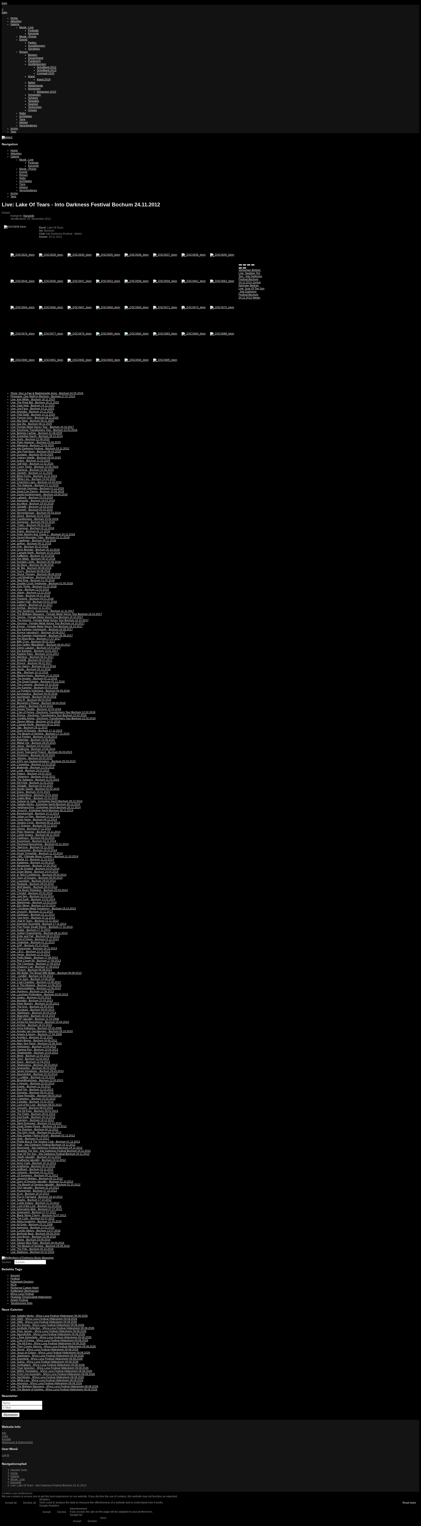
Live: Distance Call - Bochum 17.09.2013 (35, 966)
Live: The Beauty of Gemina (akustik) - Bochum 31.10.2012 (45, 1184)
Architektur (25, 116)
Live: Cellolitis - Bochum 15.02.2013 (32, 1101)
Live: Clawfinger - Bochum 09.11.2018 (33, 540)
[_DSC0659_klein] (165, 281)
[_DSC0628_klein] (51, 254)
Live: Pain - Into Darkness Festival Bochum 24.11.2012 (43, 1144)
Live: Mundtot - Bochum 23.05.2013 (32, 1000)
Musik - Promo (27, 36)
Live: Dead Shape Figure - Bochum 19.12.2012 (39, 1126)
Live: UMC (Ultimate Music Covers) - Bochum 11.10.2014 (44, 856)
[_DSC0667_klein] (80, 307)
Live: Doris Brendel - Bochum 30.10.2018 (35, 549)
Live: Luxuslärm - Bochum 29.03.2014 (33, 881)
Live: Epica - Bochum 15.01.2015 (30, 792)
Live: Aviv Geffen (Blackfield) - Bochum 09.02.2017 (41, 644)
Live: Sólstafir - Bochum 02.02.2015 (32, 785)
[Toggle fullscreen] (248, 265)
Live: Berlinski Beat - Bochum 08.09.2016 (35, 1233)
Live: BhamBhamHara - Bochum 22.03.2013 (37, 1080)
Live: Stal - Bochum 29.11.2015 (29, 727)
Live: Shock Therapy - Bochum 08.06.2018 (36, 574)
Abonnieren (11, 1414)
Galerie (15, 24)
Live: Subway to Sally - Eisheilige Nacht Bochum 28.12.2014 (46, 801)
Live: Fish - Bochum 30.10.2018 (29, 546)
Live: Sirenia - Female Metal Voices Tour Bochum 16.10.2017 (47, 617)
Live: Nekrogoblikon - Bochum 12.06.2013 (36, 988)
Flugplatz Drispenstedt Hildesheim (31, 1297)
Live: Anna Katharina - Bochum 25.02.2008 (36, 1028)
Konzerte (33, 33)
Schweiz (33, 97)
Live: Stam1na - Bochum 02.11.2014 (32, 847)
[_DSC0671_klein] (165, 307)
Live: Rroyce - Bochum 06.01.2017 (31, 663)
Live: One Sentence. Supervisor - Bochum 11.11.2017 (42, 611)
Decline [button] (61, 1512)
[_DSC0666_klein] (51, 307)
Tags (13, 131)
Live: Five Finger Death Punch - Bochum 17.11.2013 (42, 927)
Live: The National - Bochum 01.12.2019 (35, 485)
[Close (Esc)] (240, 265)
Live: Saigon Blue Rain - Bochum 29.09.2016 (37, 1242)
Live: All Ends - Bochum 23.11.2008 (32, 1224)
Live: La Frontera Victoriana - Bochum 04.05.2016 (40, 690)
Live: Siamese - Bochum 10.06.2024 (32, 469)
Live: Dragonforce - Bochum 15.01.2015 (34, 795)
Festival (15, 1278)
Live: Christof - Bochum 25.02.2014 (31, 893)
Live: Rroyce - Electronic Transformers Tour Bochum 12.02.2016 (49, 715)
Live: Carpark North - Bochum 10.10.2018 (35, 552)
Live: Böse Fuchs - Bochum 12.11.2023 (34, 476)
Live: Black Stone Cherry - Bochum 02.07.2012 (38, 1215)
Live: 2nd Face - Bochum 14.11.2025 (32, 408)
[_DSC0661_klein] (194, 281)
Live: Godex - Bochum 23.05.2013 (31, 997)
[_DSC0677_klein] (51, 333)
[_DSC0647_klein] (80, 281)
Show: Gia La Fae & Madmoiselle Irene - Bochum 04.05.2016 (47, 393)
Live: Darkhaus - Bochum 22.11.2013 (33, 914)
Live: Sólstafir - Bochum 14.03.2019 (32, 506)
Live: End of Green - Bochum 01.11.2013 (35, 939)
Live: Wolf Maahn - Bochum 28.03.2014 (34, 887)
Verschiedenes (28, 125)
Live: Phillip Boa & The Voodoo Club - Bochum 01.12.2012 (45, 1141)
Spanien (33, 104)
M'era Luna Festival (22, 1294)
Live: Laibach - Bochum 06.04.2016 (32, 706)
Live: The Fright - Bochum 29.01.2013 (33, 1114)
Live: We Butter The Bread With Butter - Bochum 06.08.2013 (46, 973)
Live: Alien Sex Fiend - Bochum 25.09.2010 (36, 1043)
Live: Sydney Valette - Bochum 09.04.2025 (36, 457)
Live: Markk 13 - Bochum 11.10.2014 (32, 859)
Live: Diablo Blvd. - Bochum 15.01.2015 (34, 798)
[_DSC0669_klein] (137, 307)
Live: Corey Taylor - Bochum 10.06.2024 (34, 466)
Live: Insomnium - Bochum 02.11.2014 (33, 841)
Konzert (15, 1275)
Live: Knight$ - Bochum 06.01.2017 (31, 660)
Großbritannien (37, 64)
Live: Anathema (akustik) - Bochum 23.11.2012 (38, 1160)
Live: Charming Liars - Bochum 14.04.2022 (36, 482)
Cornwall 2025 (45, 73)
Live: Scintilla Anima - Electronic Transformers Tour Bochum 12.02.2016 (53, 718)
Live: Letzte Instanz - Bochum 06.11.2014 (35, 835)
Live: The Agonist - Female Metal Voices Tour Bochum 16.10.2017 (50, 620)
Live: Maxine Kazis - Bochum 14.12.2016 (35, 675)
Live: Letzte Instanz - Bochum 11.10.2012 (35, 1203)
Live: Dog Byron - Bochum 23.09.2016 (33, 1236)
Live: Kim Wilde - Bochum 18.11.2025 (33, 399)
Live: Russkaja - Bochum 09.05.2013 (32, 1009)
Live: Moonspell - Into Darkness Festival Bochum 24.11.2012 (46, 1147)
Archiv (14, 128)
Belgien (32, 55)
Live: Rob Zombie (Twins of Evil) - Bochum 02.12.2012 (43, 1135)
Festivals (33, 30)
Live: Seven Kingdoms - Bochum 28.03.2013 (37, 1071)
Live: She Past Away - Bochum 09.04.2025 (36, 451)
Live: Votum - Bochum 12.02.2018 (31, 592)
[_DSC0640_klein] (222, 254)
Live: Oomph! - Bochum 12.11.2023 (31, 473)
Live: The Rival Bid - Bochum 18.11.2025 (35, 402)
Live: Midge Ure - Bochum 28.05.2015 (33, 742)
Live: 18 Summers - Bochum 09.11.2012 (34, 1175)
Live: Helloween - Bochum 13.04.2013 (33, 1046)
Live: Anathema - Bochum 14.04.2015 (33, 749)
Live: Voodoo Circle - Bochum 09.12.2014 (35, 822)
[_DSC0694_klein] (137, 360)
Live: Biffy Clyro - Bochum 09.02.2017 (33, 641)
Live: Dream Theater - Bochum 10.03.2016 (36, 709)
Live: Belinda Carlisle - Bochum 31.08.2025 (36, 433)
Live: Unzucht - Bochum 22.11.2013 (32, 911)
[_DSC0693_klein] (108, 360)
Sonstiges (34, 48)
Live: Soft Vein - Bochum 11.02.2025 (32, 463)
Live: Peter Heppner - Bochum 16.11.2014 (36, 831)
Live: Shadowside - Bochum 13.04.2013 (34, 1052)
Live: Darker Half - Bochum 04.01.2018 (34, 601)
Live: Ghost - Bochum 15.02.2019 (30, 516)
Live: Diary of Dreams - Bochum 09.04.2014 (36, 877)
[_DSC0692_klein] (80, 360)
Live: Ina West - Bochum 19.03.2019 (32, 503)
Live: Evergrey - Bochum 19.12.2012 (32, 1120)
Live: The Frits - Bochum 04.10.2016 (32, 1249)
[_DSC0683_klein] (165, 333)
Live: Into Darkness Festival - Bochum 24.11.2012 (40, 448)
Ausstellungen (36, 45)
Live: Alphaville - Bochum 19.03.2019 (33, 500)
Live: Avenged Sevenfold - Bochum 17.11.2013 (38, 923)
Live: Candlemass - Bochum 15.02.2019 (34, 519)
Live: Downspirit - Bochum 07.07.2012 (33, 1212)
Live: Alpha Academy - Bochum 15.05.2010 (36, 1221)
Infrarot (23, 122)
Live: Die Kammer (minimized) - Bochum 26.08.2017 (42, 635)
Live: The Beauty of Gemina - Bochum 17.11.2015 (40, 733)
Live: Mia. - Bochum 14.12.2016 (29, 672)
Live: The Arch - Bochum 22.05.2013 (32, 1006)
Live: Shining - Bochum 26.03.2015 (31, 758)
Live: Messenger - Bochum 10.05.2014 (34, 865)
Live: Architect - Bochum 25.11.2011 (32, 1037)
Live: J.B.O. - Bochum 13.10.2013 (30, 951)
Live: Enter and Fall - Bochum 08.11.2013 (35, 936)
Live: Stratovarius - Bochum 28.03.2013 (34, 1065)
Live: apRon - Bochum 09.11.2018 (31, 543)
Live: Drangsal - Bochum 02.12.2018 (32, 528)
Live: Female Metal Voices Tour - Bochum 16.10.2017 (42, 427)
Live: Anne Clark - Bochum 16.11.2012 (33, 1163)
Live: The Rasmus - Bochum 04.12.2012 (34, 1129)
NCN (13, 1284)
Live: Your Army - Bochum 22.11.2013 (33, 917)
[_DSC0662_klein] (222, 281)
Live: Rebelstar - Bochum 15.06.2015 (33, 739)
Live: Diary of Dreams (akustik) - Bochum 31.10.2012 (42, 1181)
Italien (31, 82)
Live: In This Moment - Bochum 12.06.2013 (36, 985)
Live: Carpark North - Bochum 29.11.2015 (35, 724)
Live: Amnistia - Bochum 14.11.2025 (32, 411)
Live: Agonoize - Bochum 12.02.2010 (32, 1227)
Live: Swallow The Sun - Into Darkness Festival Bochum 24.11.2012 (51, 1150)
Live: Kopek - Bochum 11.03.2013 (31, 1086)
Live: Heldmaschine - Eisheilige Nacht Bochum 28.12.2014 (46, 807)
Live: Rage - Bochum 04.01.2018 (30, 595)
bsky (4, 3)
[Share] (244, 265)
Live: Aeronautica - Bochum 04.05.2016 (34, 693)
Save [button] (103, 1517)
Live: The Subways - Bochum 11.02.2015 (35, 779)
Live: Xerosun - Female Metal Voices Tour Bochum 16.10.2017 (48, 623)
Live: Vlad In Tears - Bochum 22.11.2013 (35, 920)
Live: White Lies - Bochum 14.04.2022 (33, 479)
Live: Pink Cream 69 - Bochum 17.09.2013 (36, 960)
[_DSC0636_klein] (137, 254)
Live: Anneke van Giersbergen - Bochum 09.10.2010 (42, 1031)
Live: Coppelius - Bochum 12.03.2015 (33, 764)
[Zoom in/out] (253, 265)
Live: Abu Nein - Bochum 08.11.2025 (32, 420)
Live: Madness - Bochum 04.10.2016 (32, 1252)
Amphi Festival (19, 1300)
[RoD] (28, 1257)
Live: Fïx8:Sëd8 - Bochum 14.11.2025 (33, 414)
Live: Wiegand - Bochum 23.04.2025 (32, 445)
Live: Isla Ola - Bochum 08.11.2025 (31, 423)
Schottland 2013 (46, 70)
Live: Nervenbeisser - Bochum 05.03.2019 (36, 512)
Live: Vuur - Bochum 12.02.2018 (30, 589)
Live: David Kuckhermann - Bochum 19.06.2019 (39, 494)
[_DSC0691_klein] (51, 360)
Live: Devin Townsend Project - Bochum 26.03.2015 (41, 752)
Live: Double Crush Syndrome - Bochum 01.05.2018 (42, 583)
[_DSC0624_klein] (23, 254)
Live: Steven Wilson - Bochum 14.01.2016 (35, 721)
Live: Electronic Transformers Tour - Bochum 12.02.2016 (44, 430)
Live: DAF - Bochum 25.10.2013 (29, 945)
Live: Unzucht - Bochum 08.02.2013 (32, 1107)
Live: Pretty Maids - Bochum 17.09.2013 (34, 957)
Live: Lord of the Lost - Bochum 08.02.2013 (36, 1104)
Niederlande (35, 85)
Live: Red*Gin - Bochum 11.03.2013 (32, 1089)
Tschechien (35, 107)
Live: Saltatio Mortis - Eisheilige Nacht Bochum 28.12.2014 (45, 804)
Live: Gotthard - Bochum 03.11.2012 (32, 1169)
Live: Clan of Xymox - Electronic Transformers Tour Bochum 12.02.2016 (53, 712)
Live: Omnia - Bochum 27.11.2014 (31, 828)
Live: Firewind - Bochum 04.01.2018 (32, 598)
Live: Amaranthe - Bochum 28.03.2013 (33, 1068)
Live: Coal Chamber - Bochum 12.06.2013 (36, 982)
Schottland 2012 (46, 67)
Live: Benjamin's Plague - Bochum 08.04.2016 (38, 703)
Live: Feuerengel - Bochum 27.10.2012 (34, 1190)
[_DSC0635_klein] (108, 254)
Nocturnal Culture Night (25, 1287)
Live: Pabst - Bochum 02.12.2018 (30, 531)
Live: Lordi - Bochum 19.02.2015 (30, 770)
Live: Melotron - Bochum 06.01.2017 (32, 657)
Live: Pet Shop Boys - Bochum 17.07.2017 (36, 638)
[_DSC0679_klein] (80, 333)
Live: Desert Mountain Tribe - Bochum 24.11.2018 (40, 537)
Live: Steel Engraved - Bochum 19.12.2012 (36, 1123)
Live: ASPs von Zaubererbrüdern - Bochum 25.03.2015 (43, 761)
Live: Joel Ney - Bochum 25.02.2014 (32, 896)
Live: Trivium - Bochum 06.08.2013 (31, 969)
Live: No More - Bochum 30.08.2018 (32, 565)
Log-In (5, 1455)
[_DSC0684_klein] (194, 333)
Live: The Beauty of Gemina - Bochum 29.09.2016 (40, 1246)
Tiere (22, 119)
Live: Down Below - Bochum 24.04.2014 (34, 871)
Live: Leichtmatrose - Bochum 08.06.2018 (35, 577)
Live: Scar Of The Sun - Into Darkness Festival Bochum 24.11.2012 (50, 1154)
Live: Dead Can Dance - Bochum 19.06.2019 (37, 491)
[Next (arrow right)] (244, 268)
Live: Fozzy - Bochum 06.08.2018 (30, 571)
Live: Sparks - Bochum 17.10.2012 (31, 1200)
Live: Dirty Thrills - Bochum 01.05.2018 (34, 586)
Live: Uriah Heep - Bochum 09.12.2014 (34, 819)
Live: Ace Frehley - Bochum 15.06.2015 (34, 736)
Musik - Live (26, 27)
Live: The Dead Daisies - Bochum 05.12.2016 (38, 681)
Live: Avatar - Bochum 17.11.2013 (30, 930)
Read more (409, 1502)
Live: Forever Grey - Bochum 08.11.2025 (35, 417)
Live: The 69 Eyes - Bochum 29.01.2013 (34, 1111)
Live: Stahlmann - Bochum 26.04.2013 (33, 1012)
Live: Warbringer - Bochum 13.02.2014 (34, 902)
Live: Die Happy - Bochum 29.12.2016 (33, 666)
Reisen (23, 51)
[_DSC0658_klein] (137, 281)
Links (5, 1436)
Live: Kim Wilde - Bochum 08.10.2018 (33, 558)
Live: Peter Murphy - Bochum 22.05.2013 (35, 1003)
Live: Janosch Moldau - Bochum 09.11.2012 (37, 1178)
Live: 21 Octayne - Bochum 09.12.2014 (34, 825)
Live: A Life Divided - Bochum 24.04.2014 (35, 868)
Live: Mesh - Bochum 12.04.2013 (30, 1055)
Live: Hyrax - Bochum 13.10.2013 (30, 954)
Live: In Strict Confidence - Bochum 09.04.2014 (38, 874)
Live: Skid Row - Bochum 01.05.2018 (33, 580)
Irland (31, 76)
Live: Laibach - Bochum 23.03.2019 (32, 497)
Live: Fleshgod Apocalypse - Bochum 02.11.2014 (40, 844)
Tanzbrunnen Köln (21, 1303)
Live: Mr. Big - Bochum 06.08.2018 (31, 568)
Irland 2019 (43, 79)
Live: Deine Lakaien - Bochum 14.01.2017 (36, 647)
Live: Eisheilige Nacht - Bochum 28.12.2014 (37, 436)
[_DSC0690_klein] (23, 360)
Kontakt (6, 1439)
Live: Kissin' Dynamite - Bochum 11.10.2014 (37, 853)
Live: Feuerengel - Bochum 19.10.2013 (34, 948)
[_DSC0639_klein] (194, 254)
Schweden (34, 94)
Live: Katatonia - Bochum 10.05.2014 (33, 862)
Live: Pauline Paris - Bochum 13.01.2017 (35, 654)
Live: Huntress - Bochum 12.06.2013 (32, 991)
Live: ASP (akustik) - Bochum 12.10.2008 (35, 1019)
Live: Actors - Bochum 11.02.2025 (30, 460)
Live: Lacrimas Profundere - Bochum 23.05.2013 (39, 994)
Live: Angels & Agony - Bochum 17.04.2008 (36, 1034)
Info (4, 1433)
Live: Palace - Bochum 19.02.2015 (31, 773)
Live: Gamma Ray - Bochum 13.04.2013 (34, 1049)
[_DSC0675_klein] (222, 307)
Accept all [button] (11, 1502)
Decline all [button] (29, 1502)
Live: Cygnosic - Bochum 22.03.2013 (32, 1083)
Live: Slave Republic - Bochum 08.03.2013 (36, 1095)
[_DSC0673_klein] (194, 307)
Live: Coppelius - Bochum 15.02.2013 (33, 1098)
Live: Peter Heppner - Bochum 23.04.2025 (36, 442)
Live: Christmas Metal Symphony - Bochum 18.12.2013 (43, 908)
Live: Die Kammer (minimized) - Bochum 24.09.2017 (42, 629)
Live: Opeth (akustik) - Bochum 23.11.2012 (36, 1157)
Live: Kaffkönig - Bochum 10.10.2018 (32, 555)
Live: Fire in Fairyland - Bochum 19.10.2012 (36, 1196)
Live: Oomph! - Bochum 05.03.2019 (32, 509)
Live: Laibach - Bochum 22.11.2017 (32, 604)
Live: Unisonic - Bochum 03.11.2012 (32, 1172)
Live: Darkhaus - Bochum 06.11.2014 (33, 838)
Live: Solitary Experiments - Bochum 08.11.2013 (39, 933)
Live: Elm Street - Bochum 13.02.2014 (33, 905)
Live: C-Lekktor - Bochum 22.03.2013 (33, 1077)
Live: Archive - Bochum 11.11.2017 (31, 608)
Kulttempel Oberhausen (25, 1290)
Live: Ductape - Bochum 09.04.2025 (32, 454)
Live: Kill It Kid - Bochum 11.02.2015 (32, 782)
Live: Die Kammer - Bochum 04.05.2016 (34, 687)
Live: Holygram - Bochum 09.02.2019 (33, 522)
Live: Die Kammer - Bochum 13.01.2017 (34, 650)
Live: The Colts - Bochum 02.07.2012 (33, 1218)
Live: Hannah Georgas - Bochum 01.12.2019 (37, 488)
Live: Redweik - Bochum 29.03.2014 (32, 884)
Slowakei (33, 101)
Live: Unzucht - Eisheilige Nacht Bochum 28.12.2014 (42, 810)
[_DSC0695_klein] (165, 360)
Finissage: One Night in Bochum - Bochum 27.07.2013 (43, 396)
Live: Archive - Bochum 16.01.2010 (31, 1025)
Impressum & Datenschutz (17, 1442)
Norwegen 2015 (46, 91)
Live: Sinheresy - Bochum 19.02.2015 (33, 776)
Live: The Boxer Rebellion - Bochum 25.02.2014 (39, 890)
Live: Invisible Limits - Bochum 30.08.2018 (36, 562)
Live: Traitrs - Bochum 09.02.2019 (31, 525)
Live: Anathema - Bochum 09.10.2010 (33, 1166)
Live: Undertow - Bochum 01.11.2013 (33, 942)
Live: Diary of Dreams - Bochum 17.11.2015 (36, 730)
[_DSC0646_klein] (51, 281)
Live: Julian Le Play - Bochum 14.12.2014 (35, 816)
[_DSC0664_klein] (23, 307)
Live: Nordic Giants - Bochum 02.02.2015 (35, 788)
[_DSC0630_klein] (80, 254)
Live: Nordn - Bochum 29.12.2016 (31, 669)
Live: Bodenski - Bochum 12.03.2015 (32, 767)
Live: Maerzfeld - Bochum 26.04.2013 (33, 1015)
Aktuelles (16, 21)
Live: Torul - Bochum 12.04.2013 (30, 1058)
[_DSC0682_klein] (137, 333)
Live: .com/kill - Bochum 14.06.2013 (32, 976)
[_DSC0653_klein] (108, 281)
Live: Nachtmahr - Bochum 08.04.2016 (33, 696)
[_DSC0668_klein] (108, 307)
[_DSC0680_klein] (108, 333)
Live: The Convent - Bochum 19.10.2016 (35, 684)
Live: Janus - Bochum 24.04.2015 (30, 746)
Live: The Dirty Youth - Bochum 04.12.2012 (36, 1132)
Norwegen (34, 88)
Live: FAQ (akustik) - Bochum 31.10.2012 (35, 1187)
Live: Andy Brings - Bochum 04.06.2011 (34, 1040)
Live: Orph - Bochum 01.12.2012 (30, 1138)
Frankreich (34, 61)
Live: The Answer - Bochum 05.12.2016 (34, 678)
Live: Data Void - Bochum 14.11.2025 (33, 405)
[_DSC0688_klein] (222, 333)
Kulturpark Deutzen (22, 1281)
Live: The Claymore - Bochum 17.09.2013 (35, 963)
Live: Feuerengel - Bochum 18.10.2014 (34, 850)
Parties (32, 42)
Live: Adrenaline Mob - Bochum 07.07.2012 (36, 1209)
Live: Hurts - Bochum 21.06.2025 (30, 439)
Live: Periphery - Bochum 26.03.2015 (33, 755)
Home (14, 18)
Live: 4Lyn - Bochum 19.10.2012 (30, 1193)
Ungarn (32, 110)
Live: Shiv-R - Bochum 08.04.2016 (31, 700)
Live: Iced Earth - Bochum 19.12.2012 (33, 1117)
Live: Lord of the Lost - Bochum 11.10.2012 (36, 1206)
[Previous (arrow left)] (240, 268)
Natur (22, 113)
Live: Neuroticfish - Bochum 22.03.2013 (34, 1074)
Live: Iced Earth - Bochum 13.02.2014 (33, 899)
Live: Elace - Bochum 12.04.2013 (30, 1061)
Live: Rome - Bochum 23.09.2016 (30, 1239)
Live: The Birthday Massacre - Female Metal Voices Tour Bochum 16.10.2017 (56, 614)
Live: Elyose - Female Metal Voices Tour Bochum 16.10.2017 (47, 626)
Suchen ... (8, 1262)
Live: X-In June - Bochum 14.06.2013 (33, 979)
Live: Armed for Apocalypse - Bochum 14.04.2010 (40, 1022)
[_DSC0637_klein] (165, 254)
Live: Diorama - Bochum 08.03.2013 (32, 1092)
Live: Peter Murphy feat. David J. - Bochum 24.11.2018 (43, 534)
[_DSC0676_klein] (23, 333)
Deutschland (35, 58)
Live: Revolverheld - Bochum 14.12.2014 (35, 813)
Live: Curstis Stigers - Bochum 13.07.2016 (36, 1230)
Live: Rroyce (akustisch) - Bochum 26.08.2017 (38, 632)
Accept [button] (47, 1512)
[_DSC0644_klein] (23, 281)
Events (23, 39)
